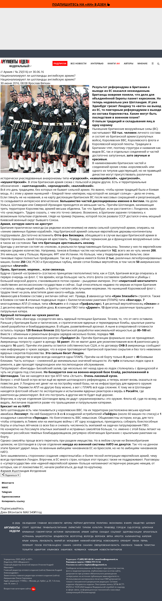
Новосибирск (111, 540)
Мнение (142, 63)
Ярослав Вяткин (39, 83)
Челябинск (80, 549)
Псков (38, 545)
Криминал (28, 531)
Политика (102, 523)
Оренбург (125, 540)
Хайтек (94, 531)
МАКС (5, 487)
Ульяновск (53, 549)
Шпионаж (147, 527)
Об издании (29, 523)
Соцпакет (116, 531)
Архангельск (150, 531)
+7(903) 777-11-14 (92, 562)
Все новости (79, 63)
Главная (42, 523)
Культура (97, 527)
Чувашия (93, 549)
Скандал (104, 531)
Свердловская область (106, 545)
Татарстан (149, 545)
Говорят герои (44, 531)
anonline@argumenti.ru (106, 559)
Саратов (77, 545)
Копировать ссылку (13, 501)
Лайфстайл (74, 527)
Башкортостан (43, 536)
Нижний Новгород (91, 540)
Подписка (59, 63)
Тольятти (27, 549)
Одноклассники (11, 496)
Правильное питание (55, 527)
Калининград (132, 536)
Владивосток (61, 536)
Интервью (97, 63)
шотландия (21, 471)
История (58, 531)
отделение (38, 471)
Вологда (88, 536)
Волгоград (76, 536)
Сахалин (88, 545)
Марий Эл (59, 540)
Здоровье (36, 527)
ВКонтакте (8, 482)
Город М (121, 527)
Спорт (25, 527)
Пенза (135, 540)
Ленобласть (46, 540)
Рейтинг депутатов (84, 523)
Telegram (7, 491)
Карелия (146, 536)
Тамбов (138, 545)
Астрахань (28, 536)
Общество (138, 523)
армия (6, 471)
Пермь (144, 540)
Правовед (109, 527)
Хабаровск (66, 549)
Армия (8, 72)
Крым (25, 540)
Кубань (34, 540)
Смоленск (126, 545)
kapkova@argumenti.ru (96, 564)
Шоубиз (150, 523)
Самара (67, 545)
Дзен (3, 512)
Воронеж (100, 536)
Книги (114, 63)
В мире (128, 523)
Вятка (110, 536)
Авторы (128, 63)
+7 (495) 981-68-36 (85, 559)
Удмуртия (39, 549)
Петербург (27, 545)
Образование (72, 531)
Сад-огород (133, 527)
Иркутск (119, 536)
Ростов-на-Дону (52, 545)
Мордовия (73, 540)
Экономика (115, 523)
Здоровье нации (132, 531)
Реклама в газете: (75, 562)
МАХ (26, 512)
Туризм (86, 527)
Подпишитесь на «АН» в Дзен (79, 4)
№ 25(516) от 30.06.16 (29, 72)
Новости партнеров (111, 549)
